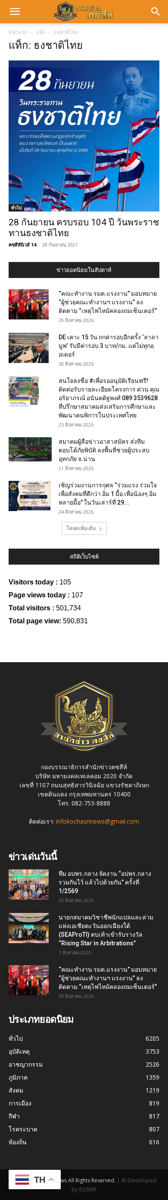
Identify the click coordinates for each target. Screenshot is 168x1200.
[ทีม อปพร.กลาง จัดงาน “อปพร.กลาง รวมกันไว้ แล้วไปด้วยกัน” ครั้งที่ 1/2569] (29, 884)
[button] (14, 11)
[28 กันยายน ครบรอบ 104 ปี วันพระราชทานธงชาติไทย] (84, 136)
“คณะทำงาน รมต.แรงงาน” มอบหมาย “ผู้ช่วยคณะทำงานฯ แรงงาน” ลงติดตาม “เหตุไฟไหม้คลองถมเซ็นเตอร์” (108, 302)
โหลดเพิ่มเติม (81, 528)
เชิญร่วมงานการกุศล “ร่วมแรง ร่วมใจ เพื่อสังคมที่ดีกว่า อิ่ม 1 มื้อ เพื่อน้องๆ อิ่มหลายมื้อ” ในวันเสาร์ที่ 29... (108, 494)
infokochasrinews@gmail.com (97, 821)
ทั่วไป (16, 208)
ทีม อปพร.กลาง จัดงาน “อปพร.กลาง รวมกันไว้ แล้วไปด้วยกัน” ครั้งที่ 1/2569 (105, 882)
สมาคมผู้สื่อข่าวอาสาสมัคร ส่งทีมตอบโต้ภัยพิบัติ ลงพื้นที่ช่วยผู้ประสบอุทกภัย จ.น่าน (104, 450)
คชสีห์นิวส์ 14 (22, 244)
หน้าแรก (18, 32)
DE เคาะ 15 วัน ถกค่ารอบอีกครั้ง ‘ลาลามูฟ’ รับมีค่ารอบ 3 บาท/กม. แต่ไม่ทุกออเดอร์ (109, 346)
